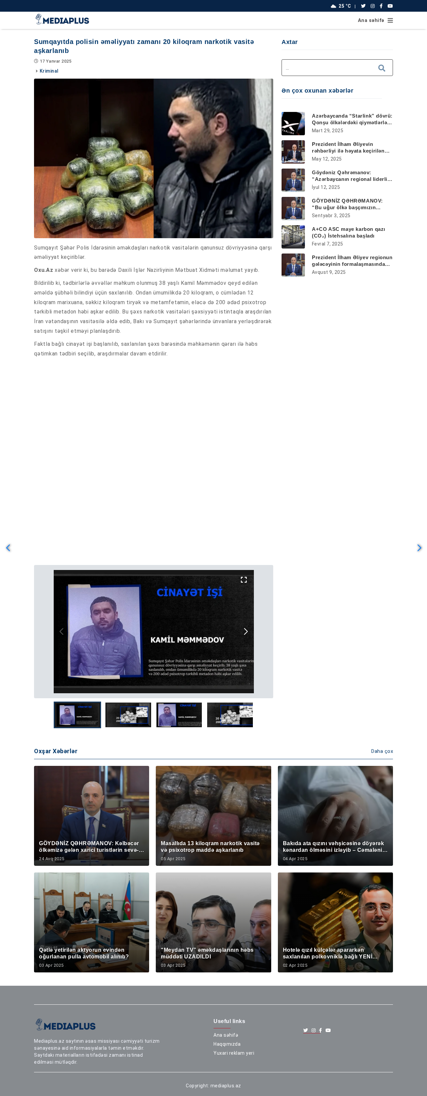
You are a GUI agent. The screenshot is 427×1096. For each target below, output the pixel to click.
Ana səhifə (371, 20)
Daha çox (382, 751)
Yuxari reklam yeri (234, 1053)
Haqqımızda (227, 1044)
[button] (246, 631)
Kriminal (49, 71)
